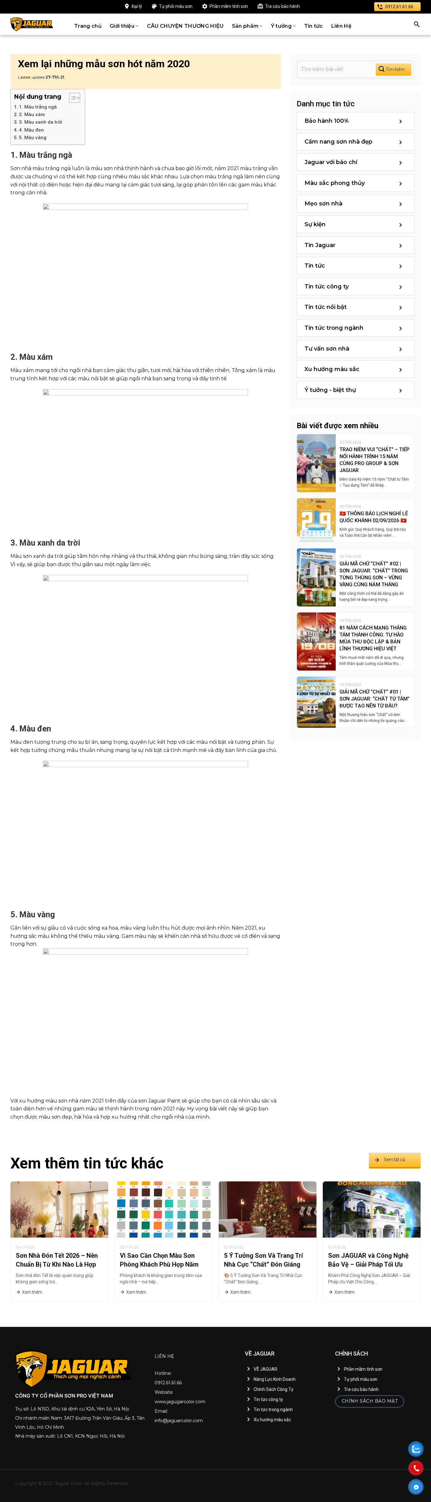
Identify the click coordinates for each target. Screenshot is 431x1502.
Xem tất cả (394, 1159)
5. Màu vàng (32, 137)
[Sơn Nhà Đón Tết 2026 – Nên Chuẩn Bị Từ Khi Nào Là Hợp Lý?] (59, 1209)
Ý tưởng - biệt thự (330, 390)
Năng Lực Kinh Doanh (275, 1379)
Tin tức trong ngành (333, 328)
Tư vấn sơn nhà (326, 349)
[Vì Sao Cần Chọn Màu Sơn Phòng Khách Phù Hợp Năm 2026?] (163, 1209)
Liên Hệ (341, 26)
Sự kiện (315, 224)
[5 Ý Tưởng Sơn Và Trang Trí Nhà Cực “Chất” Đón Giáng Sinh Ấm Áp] (267, 1209)
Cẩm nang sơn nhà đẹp (338, 142)
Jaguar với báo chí (330, 162)
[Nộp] (393, 69)
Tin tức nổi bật (325, 307)
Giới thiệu (122, 26)
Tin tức (313, 26)
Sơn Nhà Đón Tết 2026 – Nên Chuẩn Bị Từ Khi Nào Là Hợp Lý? (57, 1264)
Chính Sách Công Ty (273, 1389)
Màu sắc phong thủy (334, 183)
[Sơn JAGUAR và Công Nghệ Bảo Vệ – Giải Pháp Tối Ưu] (372, 1209)
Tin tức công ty (326, 286)
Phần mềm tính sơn (229, 6)
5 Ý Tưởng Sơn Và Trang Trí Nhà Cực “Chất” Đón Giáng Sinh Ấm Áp (263, 1264)
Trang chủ (88, 26)
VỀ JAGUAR (265, 1369)
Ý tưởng (281, 26)
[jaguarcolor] (31, 24)
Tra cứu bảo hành (282, 6)
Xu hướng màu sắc (331, 369)
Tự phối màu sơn (175, 6)
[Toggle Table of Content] (71, 97)
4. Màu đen (31, 130)
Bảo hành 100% (326, 121)
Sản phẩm (245, 26)
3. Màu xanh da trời (40, 122)
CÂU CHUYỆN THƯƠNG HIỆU (185, 26)
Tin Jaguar (319, 245)
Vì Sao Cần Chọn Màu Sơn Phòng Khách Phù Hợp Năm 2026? (159, 1264)
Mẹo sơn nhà (323, 203)
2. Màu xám (32, 114)
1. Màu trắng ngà (38, 107)
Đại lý (137, 6)
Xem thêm (32, 1292)
